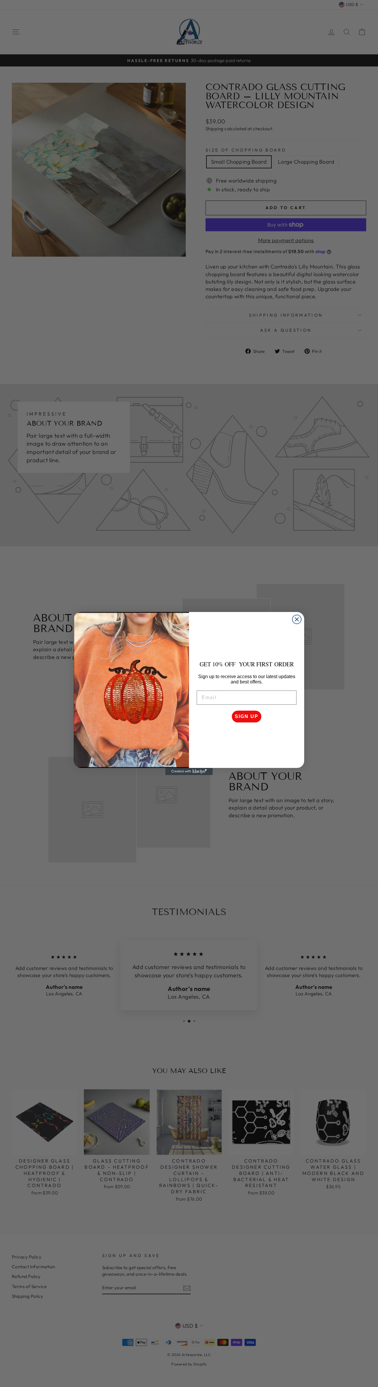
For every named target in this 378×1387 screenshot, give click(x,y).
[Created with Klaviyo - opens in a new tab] (189, 771)
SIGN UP (246, 716)
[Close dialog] (296, 619)
